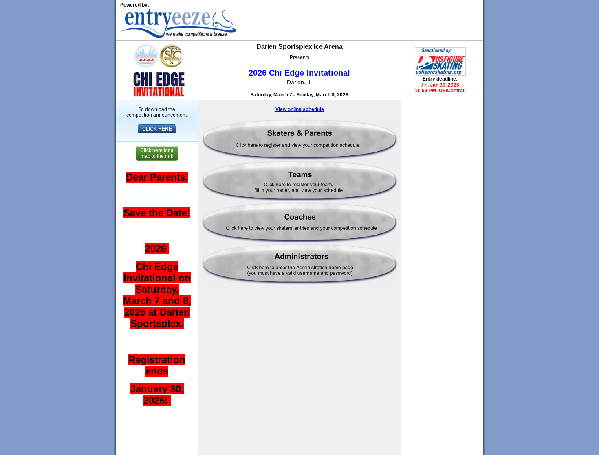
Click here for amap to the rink (157, 153)
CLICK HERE (157, 129)
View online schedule (299, 109)
